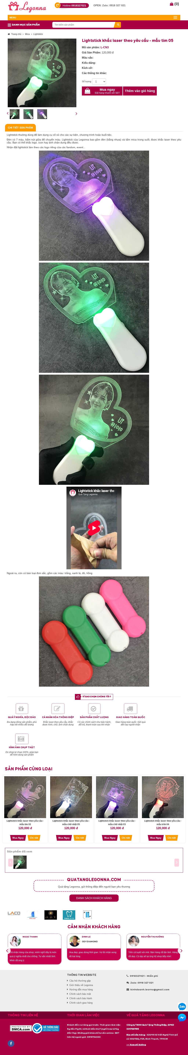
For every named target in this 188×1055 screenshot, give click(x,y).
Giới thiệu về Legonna (81, 985)
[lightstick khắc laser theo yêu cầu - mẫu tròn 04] (163, 797)
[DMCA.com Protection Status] (21, 1028)
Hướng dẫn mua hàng (81, 989)
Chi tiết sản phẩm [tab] (20, 127)
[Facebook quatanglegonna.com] (11, 1044)
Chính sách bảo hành (80, 998)
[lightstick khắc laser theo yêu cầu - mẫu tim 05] (20, 862)
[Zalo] (182, 1007)
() (176, 4)
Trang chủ (16, 34)
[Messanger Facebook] (182, 1018)
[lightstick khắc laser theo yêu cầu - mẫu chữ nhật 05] (71, 797)
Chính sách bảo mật (80, 994)
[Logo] (27, 6)
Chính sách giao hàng (81, 1002)
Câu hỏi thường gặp (80, 980)
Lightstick (38, 34)
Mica (27, 34)
